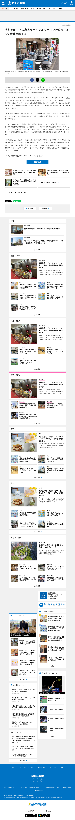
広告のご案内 (39, 790)
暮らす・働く (41, 8)
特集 (60, 8)
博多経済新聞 (16, 3)
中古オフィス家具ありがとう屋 (16, 192)
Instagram (65, 3)
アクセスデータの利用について (52, 787)
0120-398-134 (34, 90)
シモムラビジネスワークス (48, 182)
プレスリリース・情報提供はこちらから (31, 787)
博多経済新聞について (10, 787)
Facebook (57, 3)
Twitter (61, 3)
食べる (16, 8)
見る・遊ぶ (24, 8)
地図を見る (37, 162)
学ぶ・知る (52, 8)
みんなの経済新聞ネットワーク (37, 804)
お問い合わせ (67, 787)
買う (32, 8)
